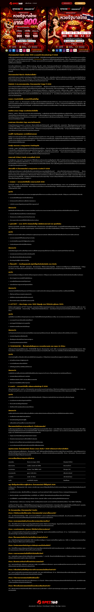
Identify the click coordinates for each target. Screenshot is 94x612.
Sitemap (34, 3)
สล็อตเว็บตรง (28, 3)
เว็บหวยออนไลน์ (38, 59)
